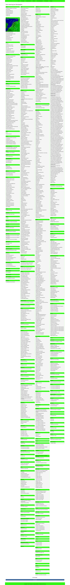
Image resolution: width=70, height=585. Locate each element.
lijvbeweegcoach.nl (38, 392)
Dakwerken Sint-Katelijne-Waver (25, 417)
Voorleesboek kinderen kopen (55, 291)
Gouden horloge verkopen (24, 125)
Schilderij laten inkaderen (24, 184)
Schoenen (22, 371)
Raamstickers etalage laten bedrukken (11, 221)
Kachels (37, 565)
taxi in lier (7, 47)
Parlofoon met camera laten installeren (41, 505)
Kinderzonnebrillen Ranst (9, 91)
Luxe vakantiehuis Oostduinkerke (40, 422)
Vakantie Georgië (8, 69)
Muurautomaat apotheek (9, 100)
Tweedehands (8, 81)
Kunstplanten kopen (38, 150)
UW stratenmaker (38, 265)
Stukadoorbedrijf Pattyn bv (39, 295)
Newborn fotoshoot (23, 170)
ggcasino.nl (37, 435)
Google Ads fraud (38, 101)
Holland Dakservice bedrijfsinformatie (56, 98)
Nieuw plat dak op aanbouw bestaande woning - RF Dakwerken (26, 385)
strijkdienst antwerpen (24, 113)
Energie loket (38, 258)
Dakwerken (22, 402)
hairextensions (38, 122)
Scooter (37, 538)
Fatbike (37, 163)
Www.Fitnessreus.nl (53, 209)
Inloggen (51, 0)
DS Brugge (22, 30)
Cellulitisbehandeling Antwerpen (25, 289)
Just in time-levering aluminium (25, 227)
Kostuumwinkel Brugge (24, 243)
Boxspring (22, 120)
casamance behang (38, 244)
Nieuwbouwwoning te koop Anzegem (26, 368)
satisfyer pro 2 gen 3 (39, 156)
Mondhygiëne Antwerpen (24, 280)
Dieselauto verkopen (24, 41)
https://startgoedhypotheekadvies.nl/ (41, 314)
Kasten (7, 151)
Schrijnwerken (8, 181)
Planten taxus (23, 455)
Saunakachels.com (38, 316)
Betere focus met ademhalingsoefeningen (57, 71)
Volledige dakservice (39, 476)
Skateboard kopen (23, 102)
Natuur (37, 381)
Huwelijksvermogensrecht (54, 309)
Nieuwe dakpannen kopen (24, 158)
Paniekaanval (23, 94)
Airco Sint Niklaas (38, 284)
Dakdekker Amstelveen (39, 231)
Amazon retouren (38, 32)
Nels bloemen (38, 257)
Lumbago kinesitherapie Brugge (10, 121)
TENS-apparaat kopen (9, 125)
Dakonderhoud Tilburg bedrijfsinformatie (56, 90)
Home (18, 0)
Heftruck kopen (38, 71)
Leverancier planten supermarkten (41, 387)
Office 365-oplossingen (54, 275)
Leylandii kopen (38, 217)
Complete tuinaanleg (39, 544)
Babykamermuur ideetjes (54, 287)
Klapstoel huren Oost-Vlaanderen (55, 320)
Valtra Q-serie (23, 207)
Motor (22, 467)
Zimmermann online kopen (54, 211)
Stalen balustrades (8, 162)
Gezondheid (8, 88)
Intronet (37, 33)
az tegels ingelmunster (39, 276)
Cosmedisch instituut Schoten (25, 272)
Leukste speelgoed (53, 290)
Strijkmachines (23, 480)
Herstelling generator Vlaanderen (11, 142)
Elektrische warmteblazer (39, 49)
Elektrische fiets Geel (54, 365)
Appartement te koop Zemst (40, 426)
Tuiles (36, 569)
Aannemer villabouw (9, 188)
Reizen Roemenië (23, 74)
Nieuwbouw (22, 367)
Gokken (37, 432)
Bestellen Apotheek (53, 45)
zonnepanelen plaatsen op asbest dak (11, 147)
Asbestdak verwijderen (24, 407)
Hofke (36, 337)
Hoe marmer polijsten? (54, 176)
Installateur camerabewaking (40, 504)
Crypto (52, 231)
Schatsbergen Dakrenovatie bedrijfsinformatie (57, 78)
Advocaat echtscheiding (54, 307)
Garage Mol (22, 28)
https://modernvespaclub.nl (10, 255)
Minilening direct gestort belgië (40, 107)
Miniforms (22, 357)
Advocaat (52, 303)
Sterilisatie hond (23, 316)
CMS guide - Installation (39, 95)
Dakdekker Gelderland (39, 307)
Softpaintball (23, 96)
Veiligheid (52, 350)
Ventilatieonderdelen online (25, 244)
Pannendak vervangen (39, 308)
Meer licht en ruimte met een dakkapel (11, 239)
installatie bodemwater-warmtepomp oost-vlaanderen (27, 99)
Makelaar (52, 380)
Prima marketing (53, 264)
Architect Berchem (38, 530)
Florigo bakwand (38, 83)
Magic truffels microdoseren (40, 134)
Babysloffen (52, 208)
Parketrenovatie (38, 291)
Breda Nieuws (23, 51)
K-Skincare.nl (38, 155)
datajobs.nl (22, 532)
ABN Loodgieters (38, 268)
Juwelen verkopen (23, 148)
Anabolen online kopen (54, 53)
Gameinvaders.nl (23, 516)
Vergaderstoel (38, 200)
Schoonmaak (38, 515)
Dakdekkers (52, 339)
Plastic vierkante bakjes (39, 205)
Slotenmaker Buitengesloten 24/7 (40, 280)
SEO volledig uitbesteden (54, 70)
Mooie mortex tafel (38, 285)
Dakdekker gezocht (9, 248)
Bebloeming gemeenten (9, 174)
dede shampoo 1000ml (24, 275)
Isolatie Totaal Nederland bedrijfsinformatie (57, 86)
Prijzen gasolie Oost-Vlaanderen (25, 305)
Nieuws (7, 131)
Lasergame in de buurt (24, 85)
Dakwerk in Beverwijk (54, 345)
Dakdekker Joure (23, 387)
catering (22, 534)
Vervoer (52, 358)
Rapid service (38, 80)
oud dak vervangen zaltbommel (40, 329)
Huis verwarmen (38, 331)
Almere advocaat (38, 35)
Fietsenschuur (53, 26)
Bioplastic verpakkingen (39, 30)
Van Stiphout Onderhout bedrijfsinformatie (57, 109)
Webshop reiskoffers (39, 177)
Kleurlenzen (37, 111)
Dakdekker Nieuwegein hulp (40, 552)
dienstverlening (23, 538)
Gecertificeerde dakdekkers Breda (40, 492)
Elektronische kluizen (39, 211)
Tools (51, 414)
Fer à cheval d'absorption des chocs (26, 188)
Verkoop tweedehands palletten (25, 232)
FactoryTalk (37, 406)
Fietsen (52, 361)
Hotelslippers (23, 490)
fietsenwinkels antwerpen (54, 363)
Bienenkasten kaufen (9, 35)
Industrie (52, 417)
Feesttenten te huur (53, 318)
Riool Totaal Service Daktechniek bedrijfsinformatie (55, 84)
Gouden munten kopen (24, 246)
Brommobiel (8, 241)
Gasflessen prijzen (23, 183)
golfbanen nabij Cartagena (25, 69)
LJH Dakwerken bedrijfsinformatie (55, 96)
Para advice (52, 42)
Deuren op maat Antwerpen (25, 333)
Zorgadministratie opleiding (25, 502)
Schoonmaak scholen (39, 518)
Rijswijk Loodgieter (38, 234)
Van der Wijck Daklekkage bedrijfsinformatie (57, 126)
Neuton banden (23, 11)
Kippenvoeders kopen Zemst (10, 214)
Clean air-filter (23, 165)
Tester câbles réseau (54, 242)
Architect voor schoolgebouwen (10, 183)
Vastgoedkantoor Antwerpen (40, 418)
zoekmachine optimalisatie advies (55, 258)
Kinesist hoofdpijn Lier (9, 127)
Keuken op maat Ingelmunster (25, 339)
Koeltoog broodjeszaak (39, 90)
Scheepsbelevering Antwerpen (10, 281)
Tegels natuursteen (53, 219)
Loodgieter (37, 450)
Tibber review (52, 241)
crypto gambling (23, 47)
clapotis (52, 269)
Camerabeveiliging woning (39, 503)
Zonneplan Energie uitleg (39, 398)
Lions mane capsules (39, 127)
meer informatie (38, 100)
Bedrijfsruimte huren (38, 41)
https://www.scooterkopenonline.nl (11, 257)
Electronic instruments (39, 185)
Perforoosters (23, 228)
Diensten (22, 505)
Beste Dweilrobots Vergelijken (55, 225)
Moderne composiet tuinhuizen (25, 187)
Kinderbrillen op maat (24, 433)
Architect (37, 521)
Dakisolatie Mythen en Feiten (25, 394)
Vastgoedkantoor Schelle (39, 420)
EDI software (37, 63)
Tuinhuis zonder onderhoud (25, 463)
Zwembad (52, 403)
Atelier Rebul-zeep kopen (39, 178)
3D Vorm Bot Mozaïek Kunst (40, 457)
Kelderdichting (38, 286)
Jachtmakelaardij (23, 171)
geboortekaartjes (53, 297)
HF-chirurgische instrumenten (25, 172)
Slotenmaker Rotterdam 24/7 (40, 278)
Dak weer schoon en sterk (39, 499)
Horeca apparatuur (38, 24)
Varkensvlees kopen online (40, 347)
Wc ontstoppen (23, 179)
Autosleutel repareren (24, 13)
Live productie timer (53, 415)
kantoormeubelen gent (24, 331)
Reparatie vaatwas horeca (39, 82)
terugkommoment (23, 20)
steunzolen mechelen (24, 372)
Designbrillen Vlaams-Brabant (10, 117)
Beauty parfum (53, 30)
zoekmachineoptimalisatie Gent (55, 263)
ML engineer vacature (24, 536)
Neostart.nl (37, 157)
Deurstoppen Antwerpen (24, 226)
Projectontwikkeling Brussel (40, 413)
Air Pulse (37, 145)
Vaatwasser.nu (38, 189)
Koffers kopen (38, 161)
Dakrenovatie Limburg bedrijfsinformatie (56, 116)
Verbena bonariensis (39, 382)
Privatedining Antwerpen (39, 343)
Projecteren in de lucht (24, 139)
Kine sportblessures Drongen (10, 102)
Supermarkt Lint (38, 379)
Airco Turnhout (23, 381)
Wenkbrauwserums (53, 48)
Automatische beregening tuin (40, 135)
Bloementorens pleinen (9, 173)
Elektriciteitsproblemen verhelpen (55, 243)
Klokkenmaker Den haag (54, 33)
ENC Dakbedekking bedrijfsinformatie (56, 85)
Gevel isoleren (8, 9)
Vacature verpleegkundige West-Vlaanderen (42, 84)
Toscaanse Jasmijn (38, 386)
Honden (37, 508)
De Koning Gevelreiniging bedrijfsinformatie (57, 76)
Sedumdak (37, 511)
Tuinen (37, 541)
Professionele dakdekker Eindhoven (41, 491)
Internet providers (38, 11)
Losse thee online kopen (39, 351)
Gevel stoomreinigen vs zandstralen (56, 409)
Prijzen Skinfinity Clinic (54, 41)
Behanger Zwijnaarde (24, 439)
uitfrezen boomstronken (24, 105)
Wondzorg (22, 496)
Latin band (22, 257)
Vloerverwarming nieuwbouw (25, 447)
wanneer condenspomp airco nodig (41, 241)
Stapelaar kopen (23, 136)
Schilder (22, 438)
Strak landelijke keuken (24, 342)
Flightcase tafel (23, 156)
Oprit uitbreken (8, 201)
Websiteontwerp (38, 402)
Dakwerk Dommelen (24, 528)
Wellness (7, 224)
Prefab (52, 384)
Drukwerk (52, 430)
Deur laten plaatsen (24, 150)
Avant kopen (23, 485)
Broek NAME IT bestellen (54, 210)
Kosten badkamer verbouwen (40, 318)
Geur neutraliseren (38, 227)
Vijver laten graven (8, 184)
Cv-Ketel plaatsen (38, 293)
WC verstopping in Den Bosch (10, 278)
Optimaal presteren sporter (10, 122)
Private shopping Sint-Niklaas (55, 204)
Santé (36, 168)
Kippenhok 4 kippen (24, 320)
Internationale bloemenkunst (40, 445)
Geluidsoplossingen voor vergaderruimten (27, 110)
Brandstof (22, 304)
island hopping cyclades (24, 65)
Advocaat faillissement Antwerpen (11, 231)
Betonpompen (8, 166)
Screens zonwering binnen (25, 334)
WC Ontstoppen (8, 272)
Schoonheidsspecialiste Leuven (25, 293)
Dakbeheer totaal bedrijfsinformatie (56, 72)
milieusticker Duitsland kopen (25, 25)
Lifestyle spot (52, 32)
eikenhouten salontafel (39, 130)
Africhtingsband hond (24, 315)
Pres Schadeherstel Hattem (25, 42)
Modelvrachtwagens (24, 422)
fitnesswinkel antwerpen (54, 378)
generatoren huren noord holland (40, 60)
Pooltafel (37, 151)
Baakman (37, 246)
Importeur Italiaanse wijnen (39, 375)
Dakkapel (7, 233)
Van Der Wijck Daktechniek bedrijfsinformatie (57, 79)
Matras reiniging (38, 274)
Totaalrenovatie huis (9, 190)
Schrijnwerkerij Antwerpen (24, 340)
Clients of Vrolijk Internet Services (40, 94)
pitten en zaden (38, 158)
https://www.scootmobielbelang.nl (11, 266)
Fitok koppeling (23, 149)
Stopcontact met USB (54, 246)
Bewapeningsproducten (24, 210)
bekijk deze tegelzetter (39, 330)
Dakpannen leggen (23, 127)
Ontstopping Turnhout (39, 273)
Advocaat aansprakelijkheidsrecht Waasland (57, 306)
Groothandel (23, 489)
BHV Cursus (52, 236)
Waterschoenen (23, 59)
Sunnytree (37, 183)
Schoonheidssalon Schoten (25, 126)
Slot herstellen (23, 122)
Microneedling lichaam (24, 291)
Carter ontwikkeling (38, 36)
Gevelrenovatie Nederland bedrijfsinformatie (57, 101)
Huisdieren (37, 536)
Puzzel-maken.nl (53, 288)
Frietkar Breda (38, 354)
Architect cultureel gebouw (39, 525)
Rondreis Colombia (23, 70)
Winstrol (52, 59)
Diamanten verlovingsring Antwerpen (26, 220)
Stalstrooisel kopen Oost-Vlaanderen (26, 310)
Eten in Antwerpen (38, 362)
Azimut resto (37, 338)
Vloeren (22, 523)
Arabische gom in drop (54, 44)
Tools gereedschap (38, 261)
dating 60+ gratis (53, 177)
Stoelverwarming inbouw (24, 10)
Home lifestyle (38, 256)
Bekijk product (53, 66)
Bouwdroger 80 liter (9, 185)
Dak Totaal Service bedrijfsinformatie (56, 115)
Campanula (22, 92)
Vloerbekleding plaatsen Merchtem (26, 356)
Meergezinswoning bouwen (10, 202)
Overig (7, 136)
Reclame (7, 220)
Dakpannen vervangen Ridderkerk (41, 471)
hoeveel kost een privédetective (55, 43)
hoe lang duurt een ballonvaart (25, 78)
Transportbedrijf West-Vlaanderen (26, 477)
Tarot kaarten (52, 16)
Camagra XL (37, 140)
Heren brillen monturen (24, 434)
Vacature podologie (23, 252)
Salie (36, 384)
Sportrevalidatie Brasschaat (10, 111)
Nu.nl (7, 132)
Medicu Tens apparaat (39, 116)
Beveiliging (37, 501)
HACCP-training (23, 237)
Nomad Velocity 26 (9, 133)
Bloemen (7, 171)
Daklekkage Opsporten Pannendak (41, 230)
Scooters (7, 252)
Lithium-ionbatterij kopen (54, 253)
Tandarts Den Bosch (53, 36)
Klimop (37, 385)
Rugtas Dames (38, 149)
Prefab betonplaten (9, 167)
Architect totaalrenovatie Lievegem (26, 132)
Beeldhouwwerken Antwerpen (40, 448)
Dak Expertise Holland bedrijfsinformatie (56, 111)
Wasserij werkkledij (38, 519)
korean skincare (53, 441)
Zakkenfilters (23, 245)
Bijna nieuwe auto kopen (24, 32)
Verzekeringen (23, 53)
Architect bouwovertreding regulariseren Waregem (41, 411)
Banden (22, 266)
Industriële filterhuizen (24, 203)
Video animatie (23, 111)
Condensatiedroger (9, 196)
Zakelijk (37, 14)
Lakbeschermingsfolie (24, 27)
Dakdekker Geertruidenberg (40, 495)
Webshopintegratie (53, 282)
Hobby (22, 419)
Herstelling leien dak (9, 210)
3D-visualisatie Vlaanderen (40, 416)
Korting (7, 83)
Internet (37, 391)
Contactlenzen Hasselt (9, 108)
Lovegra (37, 146)
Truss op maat (53, 271)
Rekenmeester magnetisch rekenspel (56, 439)
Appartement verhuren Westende (40, 430)
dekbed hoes (8, 36)
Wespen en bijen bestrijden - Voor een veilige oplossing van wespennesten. (42, 67)
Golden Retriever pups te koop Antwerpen (42, 509)
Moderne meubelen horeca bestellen (26, 353)
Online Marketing (23, 450)
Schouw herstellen (23, 133)
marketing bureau (38, 15)
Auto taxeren (23, 33)
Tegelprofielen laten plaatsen (40, 332)
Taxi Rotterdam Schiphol (9, 44)
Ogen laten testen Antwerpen (10, 94)
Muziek (37, 547)
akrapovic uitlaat (53, 13)
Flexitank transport (38, 55)
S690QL (7, 217)
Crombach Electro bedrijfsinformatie (56, 91)
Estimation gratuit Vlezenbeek (25, 512)
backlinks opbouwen (39, 397)
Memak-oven (37, 371)
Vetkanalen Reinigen (39, 77)
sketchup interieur (38, 65)
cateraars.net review (39, 341)
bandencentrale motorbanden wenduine (26, 267)
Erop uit (22, 76)
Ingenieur (22, 326)
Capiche (52, 197)
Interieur (22, 330)
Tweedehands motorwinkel (54, 424)
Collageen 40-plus (23, 297)
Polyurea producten (24, 91)
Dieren (22, 308)
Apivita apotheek (8, 119)
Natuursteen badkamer (24, 352)
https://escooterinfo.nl (9, 256)
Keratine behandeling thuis (39, 172)
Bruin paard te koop (24, 318)
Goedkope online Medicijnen (55, 24)
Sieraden (37, 532)
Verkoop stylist (38, 267)
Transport (7, 280)
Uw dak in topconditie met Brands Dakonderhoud (26, 501)
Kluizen (7, 154)
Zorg (21, 495)
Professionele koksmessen (39, 195)
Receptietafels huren (54, 322)
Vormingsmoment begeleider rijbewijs (41, 462)
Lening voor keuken (38, 106)
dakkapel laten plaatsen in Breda (55, 391)
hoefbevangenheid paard (54, 21)
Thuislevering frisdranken (39, 363)
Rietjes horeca (23, 491)
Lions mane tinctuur (38, 129)
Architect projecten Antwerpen (40, 523)
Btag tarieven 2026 (53, 175)
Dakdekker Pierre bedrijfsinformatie (56, 82)
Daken (7, 208)
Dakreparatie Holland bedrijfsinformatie (56, 117)
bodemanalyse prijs (23, 109)
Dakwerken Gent (8, 49)
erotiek (51, 19)
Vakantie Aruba (8, 79)
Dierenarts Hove (23, 314)
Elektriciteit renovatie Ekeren (55, 229)
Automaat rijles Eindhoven (24, 8)
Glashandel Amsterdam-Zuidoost (25, 107)
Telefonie (37, 6)
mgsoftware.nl (38, 88)
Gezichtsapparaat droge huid (25, 282)
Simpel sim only (38, 9)
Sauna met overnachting (24, 195)
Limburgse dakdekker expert (25, 395)
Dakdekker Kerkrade (24, 405)
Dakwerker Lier (23, 403)
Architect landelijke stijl (9, 10)
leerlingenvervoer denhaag (10, 52)
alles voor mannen (53, 14)
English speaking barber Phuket (55, 172)
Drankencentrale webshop (39, 359)
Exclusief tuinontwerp (39, 542)
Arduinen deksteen (23, 193)
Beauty (22, 271)
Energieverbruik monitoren (54, 244)
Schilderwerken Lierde (39, 319)
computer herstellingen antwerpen (11, 143)
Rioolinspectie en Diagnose (25, 518)
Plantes (52, 434)
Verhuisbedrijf (38, 264)
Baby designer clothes (54, 202)
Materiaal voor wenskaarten (25, 420)
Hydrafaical (52, 37)
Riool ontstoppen (8, 270)
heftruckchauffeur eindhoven (25, 95)
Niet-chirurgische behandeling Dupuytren (12, 120)
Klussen (52, 390)
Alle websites (46, 0)
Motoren (52, 422)
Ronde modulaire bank (39, 236)
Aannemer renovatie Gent (9, 189)
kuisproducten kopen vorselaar (40, 166)
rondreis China (53, 178)
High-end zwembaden (24, 154)
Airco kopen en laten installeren (25, 233)
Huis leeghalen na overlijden (40, 240)
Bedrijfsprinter (53, 62)
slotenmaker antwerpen (24, 506)
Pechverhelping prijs (24, 36)
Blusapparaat (23, 124)
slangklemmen (38, 21)
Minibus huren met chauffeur (55, 359)
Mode (51, 188)
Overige (22, 90)
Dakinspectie (37, 304)
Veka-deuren (23, 240)
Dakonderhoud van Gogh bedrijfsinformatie (57, 121)
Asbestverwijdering (9, 146)
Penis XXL (37, 144)
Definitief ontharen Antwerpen (25, 295)
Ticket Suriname (23, 58)
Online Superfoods (38, 123)
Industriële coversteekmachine (25, 486)
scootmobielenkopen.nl (9, 265)
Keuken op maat (38, 327)
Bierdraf (22, 176)
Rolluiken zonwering (24, 159)
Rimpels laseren (23, 286)
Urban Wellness (53, 11)
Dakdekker (22, 383)
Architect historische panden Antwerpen (26, 141)
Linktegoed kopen (28, 0)
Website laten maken (54, 50)
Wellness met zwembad (24, 80)
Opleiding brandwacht (54, 237)
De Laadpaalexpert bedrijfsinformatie (56, 99)
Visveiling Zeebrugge (39, 169)
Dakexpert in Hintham (39, 486)
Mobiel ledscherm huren (54, 335)
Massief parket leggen (24, 344)
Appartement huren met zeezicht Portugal (12, 65)
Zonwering (7, 226)
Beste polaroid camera (39, 225)
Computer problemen (54, 17)
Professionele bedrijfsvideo (25, 376)
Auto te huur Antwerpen (54, 323)
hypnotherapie (53, 15)
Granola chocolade (38, 358)
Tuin (21, 462)
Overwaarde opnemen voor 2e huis (11, 137)
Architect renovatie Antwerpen (10, 187)
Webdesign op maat (38, 91)
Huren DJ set (23, 256)
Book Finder (52, 39)
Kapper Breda (53, 191)
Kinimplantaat (23, 97)
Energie (52, 239)
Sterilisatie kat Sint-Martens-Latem (26, 319)
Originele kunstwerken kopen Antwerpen (41, 446)
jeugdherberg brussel (9, 64)
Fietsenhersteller (53, 370)
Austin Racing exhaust (39, 132)
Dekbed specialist (38, 113)
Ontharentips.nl (53, 293)
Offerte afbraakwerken (39, 68)
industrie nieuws (38, 396)
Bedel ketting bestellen (54, 192)
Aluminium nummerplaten (24, 22)
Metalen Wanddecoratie (39, 124)
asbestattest (37, 313)
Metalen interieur (53, 394)
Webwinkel (52, 376)
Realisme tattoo (23, 294)
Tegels (51, 217)
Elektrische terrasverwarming (25, 143)
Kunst (36, 443)
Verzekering (52, 373)
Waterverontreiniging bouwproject (26, 164)
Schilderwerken (23, 508)
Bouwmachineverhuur (54, 314)
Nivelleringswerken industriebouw (26, 181)
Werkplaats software (24, 14)
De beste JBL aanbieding (54, 227)
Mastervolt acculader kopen (25, 116)
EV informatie (38, 401)
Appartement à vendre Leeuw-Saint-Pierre (42, 302)
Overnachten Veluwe (9, 60)
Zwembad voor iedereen (24, 459)
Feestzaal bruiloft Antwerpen (25, 81)
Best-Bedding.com (8, 38)
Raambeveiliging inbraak (24, 182)
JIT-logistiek (22, 472)
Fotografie (22, 441)
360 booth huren (23, 540)
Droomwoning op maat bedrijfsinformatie (56, 100)
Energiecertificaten (23, 192)
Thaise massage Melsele (24, 287)
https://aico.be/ (38, 524)
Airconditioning (23, 261)
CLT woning (8, 182)
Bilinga (22, 201)
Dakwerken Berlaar (23, 414)
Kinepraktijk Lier (53, 47)
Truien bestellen (53, 213)
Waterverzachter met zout (24, 212)
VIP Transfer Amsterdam (9, 48)
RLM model (52, 419)
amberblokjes (23, 250)
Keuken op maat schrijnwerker (25, 335)
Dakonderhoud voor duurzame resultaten (41, 470)
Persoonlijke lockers (39, 197)
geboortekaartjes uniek (54, 292)
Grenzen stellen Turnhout (39, 78)
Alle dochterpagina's (40, 0)
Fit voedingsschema (39, 561)
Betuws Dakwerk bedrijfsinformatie (55, 112)
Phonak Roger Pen (23, 427)
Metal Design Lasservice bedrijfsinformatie (57, 113)
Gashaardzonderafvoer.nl (39, 222)
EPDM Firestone (23, 413)
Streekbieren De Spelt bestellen (40, 352)
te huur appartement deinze (40, 281)
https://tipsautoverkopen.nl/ (25, 19)
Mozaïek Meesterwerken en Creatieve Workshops (41, 456)
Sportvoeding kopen (24, 283)
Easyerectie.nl (38, 143)
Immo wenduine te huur (39, 275)
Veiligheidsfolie (23, 223)
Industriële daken (23, 408)
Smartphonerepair (38, 10)
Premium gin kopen (38, 374)
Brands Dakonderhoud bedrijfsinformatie (56, 167)
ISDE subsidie (38, 269)
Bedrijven (22, 499)
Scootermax (8, 253)
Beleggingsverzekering (24, 54)
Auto (21, 6)
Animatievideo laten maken (40, 89)
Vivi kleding (52, 194)
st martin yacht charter (54, 73)
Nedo (36, 263)
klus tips (7, 43)
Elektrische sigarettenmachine (40, 184)
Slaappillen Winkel (53, 55)
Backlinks (37, 74)
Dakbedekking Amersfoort (39, 466)
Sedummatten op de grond (39, 513)
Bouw (7, 6)
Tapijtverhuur (52, 317)
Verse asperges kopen (39, 357)
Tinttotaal (22, 196)
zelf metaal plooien (9, 161)
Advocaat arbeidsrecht (54, 304)
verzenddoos (52, 181)
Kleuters (52, 437)
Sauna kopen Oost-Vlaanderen (25, 235)
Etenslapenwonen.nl (39, 310)
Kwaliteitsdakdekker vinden (25, 388)
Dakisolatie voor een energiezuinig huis (26, 396)
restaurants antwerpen (39, 355)
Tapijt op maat (23, 336)
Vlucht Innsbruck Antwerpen (25, 68)
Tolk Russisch (38, 69)
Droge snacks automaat (39, 364)
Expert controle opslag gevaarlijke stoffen (27, 209)
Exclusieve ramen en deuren (10, 179)
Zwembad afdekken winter (24, 234)
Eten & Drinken (38, 336)
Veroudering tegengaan (24, 292)
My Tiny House (38, 296)
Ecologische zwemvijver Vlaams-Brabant (27, 119)
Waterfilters (37, 212)
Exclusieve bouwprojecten (24, 380)
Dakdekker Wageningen (24, 390)
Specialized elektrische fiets (55, 368)
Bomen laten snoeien (24, 131)
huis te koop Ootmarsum (39, 250)
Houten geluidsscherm (24, 177)
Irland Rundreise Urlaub (9, 37)
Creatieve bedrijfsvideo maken (25, 153)
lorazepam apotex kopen (54, 38)
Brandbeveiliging (23, 300)
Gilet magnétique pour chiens (25, 313)
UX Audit (37, 20)
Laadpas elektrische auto (54, 252)
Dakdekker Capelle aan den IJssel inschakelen (26, 398)
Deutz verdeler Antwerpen (24, 178)
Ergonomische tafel (23, 351)
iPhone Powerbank (38, 162)
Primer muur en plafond (39, 186)
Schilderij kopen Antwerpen (40, 444)
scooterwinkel (8, 138)
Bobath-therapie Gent (9, 97)
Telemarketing (38, 53)
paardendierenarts (23, 312)
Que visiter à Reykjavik (24, 62)
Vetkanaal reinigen (38, 64)
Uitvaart (52, 426)
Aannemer (22, 378)
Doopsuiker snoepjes (39, 192)
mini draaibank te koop (9, 160)
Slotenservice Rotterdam (39, 229)
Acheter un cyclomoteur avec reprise (41, 574)
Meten (22, 363)
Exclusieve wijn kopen (39, 353)
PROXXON (22, 145)
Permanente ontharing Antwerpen (26, 278)
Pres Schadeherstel (38, 99)
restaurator (22, 115)
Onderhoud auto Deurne (24, 31)
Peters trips (7, 63)
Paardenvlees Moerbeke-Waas (40, 348)
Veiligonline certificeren (39, 59)
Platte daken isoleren (24, 411)
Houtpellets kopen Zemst (24, 130)
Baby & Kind (52, 286)
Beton (7, 164)
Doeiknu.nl (37, 312)
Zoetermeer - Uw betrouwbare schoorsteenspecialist (55, 347)
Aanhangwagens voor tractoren (25, 229)
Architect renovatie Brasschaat (40, 528)
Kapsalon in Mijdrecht (54, 31)
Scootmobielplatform (9, 263)
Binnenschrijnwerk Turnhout (10, 193)
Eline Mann (52, 27)
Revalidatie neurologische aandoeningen (12, 126)
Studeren (52, 233)
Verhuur (52, 313)
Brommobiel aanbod (9, 243)
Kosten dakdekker (38, 242)
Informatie (52, 6)
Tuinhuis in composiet (24, 189)
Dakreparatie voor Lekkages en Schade (56, 341)
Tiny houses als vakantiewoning (55, 385)
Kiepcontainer (23, 206)
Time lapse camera (38, 44)
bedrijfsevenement (23, 531)
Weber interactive (38, 39)
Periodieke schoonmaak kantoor (40, 517)
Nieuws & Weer (23, 49)
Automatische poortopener (24, 224)
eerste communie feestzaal (25, 324)
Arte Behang (37, 223)
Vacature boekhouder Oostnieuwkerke (41, 97)
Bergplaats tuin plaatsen (24, 464)
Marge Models (38, 118)
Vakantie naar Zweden (9, 68)
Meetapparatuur (23, 359)
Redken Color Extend (39, 188)
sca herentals (38, 61)
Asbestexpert (37, 326)
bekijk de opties (38, 366)
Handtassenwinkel (38, 202)
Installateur (22, 445)
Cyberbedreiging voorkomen (55, 280)
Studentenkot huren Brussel (55, 319)
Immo (22, 511)
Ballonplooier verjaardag (24, 238)
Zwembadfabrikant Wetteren (55, 404)
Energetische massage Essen (10, 110)
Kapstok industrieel (38, 247)
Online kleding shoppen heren (55, 199)
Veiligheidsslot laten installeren (25, 241)
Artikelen (34, 0)
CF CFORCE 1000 (23, 38)
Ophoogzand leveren (24, 473)
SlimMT (37, 38)
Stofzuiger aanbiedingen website (11, 86)
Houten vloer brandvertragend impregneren (27, 302)
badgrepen (37, 115)
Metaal (7, 216)
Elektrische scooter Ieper (24, 468)
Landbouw (7, 212)
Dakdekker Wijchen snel (39, 472)
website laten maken (39, 139)
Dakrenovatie (53, 343)
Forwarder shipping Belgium (25, 474)
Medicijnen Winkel (53, 60)
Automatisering (38, 404)
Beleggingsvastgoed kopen (40, 415)
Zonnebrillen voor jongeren (25, 435)
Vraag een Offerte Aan (24, 391)
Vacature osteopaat (9, 105)
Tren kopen (52, 58)
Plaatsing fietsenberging (24, 239)
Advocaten (7, 230)
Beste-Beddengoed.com (9, 32)
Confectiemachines (23, 484)
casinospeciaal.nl (38, 436)
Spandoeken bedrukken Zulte (40, 175)
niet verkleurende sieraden (39, 534)
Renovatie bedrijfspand (9, 13)
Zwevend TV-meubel (39, 239)
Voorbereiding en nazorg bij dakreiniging (56, 186)
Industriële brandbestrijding (54, 353)
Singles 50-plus (23, 199)
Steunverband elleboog (9, 96)
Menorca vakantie (8, 71)
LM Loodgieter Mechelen (39, 453)
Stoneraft (37, 262)
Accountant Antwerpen (54, 405)
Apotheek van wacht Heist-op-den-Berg (11, 103)
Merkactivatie (38, 22)
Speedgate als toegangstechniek (40, 54)
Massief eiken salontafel (39, 251)
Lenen (37, 103)
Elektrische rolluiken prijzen (10, 227)
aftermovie (52, 259)
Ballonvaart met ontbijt (24, 86)
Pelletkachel (37, 567)
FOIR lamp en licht (38, 309)
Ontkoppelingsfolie (38, 323)
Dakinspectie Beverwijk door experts (11, 250)
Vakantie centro (8, 58)
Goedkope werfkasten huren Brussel (11, 8)
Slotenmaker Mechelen (39, 282)
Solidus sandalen (53, 203)
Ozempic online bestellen (54, 54)
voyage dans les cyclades (24, 64)
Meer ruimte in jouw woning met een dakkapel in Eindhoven (12, 235)
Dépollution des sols (24, 108)
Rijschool (37, 460)
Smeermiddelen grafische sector (10, 33)
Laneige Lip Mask (53, 443)
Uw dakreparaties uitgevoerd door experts (27, 400)
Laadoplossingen (23, 16)
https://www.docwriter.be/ (39, 58)
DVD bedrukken (23, 190)
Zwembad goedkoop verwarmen (40, 48)
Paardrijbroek (52, 189)
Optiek (22, 429)
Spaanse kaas (38, 376)
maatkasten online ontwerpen (10, 152)
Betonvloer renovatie (9, 168)
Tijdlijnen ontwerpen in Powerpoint (41, 16)
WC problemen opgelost (24, 521)
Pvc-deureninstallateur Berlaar (25, 215)
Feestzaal (22, 322)
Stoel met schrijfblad (39, 214)
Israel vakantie (8, 75)
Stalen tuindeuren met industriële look (56, 395)
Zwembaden (23, 458)
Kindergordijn (38, 160)
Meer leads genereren (39, 43)
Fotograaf (52, 398)
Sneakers (37, 154)
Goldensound (38, 194)
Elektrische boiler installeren (40, 451)
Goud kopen (22, 217)
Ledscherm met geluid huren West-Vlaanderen (57, 326)
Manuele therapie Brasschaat (10, 128)
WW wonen (37, 253)
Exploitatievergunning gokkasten (25, 147)
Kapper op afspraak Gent (24, 281)
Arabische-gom (38, 141)
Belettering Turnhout (53, 283)
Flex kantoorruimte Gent (24, 128)
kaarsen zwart (38, 298)
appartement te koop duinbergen (40, 290)
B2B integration (38, 50)
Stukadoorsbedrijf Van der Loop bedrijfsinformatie (55, 93)
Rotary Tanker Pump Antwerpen (25, 166)
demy (21, 104)
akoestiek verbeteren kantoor (40, 26)
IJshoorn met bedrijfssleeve (40, 346)
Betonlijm (52, 270)
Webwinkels (37, 110)
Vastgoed (37, 408)
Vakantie (7, 54)
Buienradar (7, 17)
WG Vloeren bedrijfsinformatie (55, 122)
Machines (22, 479)
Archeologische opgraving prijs (25, 194)
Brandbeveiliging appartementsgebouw (56, 352)
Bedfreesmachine (23, 483)
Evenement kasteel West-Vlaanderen (26, 84)
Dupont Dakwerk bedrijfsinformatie (55, 77)
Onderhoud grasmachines (54, 260)
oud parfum (37, 213)
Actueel (22, 44)
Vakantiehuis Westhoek (9, 66)
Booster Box (37, 121)
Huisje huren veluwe (9, 59)
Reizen (22, 57)
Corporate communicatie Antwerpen (56, 268)
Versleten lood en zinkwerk (39, 494)
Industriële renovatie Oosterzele (40, 297)
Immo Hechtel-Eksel (39, 419)
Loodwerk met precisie (39, 487)
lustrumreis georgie (9, 39)
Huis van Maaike (38, 259)
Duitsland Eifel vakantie (9, 70)
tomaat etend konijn (38, 388)
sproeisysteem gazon (54, 265)
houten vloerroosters (39, 299)
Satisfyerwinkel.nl (38, 393)
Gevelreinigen (53, 184)
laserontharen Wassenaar (54, 173)
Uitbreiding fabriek (8, 195)
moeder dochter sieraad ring (55, 301)
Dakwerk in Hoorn (23, 406)
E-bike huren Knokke (54, 325)
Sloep (51, 49)
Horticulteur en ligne (53, 435)
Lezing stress (8, 92)
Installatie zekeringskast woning (55, 249)
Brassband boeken (23, 259)
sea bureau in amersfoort (54, 272)
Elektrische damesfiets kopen (55, 364)
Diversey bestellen (38, 203)
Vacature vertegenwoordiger (25, 345)
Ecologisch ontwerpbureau (39, 79)
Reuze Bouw (37, 252)
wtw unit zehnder (38, 174)
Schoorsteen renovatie (39, 287)
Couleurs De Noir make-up (10, 99)
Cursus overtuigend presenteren (25, 161)
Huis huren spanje (8, 62)
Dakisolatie (22, 389)
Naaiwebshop (38, 179)
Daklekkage (37, 468)
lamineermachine (38, 25)
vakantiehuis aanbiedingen (10, 77)
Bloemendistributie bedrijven (25, 493)
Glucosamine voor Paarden (54, 10)
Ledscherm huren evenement (55, 324)
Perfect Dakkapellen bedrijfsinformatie (56, 89)
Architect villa (8, 14)
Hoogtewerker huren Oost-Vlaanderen (26, 160)
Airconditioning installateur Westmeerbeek (27, 262)
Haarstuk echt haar (23, 288)
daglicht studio (23, 443)
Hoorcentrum (23, 425)
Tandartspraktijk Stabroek (24, 298)
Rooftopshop (37, 128)
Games (22, 514)
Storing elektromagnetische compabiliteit (56, 247)
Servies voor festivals (39, 360)
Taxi (6, 42)
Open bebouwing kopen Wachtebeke (41, 409)
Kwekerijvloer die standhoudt (25, 543)
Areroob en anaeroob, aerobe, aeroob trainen (57, 20)
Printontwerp (37, 31)
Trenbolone (52, 67)
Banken (22, 121)
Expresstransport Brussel (24, 475)
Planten (22, 454)
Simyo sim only (38, 8)
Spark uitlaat (37, 133)
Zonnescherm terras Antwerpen (40, 324)
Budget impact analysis (39, 47)
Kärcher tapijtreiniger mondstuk (40, 196)
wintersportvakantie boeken (10, 76)
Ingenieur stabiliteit (23, 328)
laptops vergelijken (53, 226)
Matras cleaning (53, 182)
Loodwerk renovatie (38, 493)
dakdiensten (23, 527)
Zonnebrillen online (23, 430)
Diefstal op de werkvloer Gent (40, 73)
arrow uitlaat (37, 138)
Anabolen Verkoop (53, 61)
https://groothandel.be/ (39, 224)
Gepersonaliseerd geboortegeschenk (41, 209)
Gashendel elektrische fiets (40, 191)
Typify (51, 65)
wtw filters (37, 173)
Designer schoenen (53, 215)
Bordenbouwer (53, 250)
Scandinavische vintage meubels (25, 341)
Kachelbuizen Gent (23, 348)
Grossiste (37, 117)
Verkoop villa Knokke (39, 292)
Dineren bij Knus (38, 368)
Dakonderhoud (38, 489)
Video (22, 374)
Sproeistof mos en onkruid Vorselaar (26, 144)
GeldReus (37, 37)
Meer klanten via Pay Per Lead (25, 452)
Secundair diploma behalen (25, 142)
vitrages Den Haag (38, 321)
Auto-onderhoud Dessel (24, 17)
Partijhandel (37, 18)
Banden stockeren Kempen (25, 21)
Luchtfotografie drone (54, 400)
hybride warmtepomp (24, 103)
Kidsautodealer (38, 112)
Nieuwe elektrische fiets (54, 369)
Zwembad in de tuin (24, 205)
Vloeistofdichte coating (24, 542)
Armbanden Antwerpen (9, 140)
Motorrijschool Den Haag (9, 46)
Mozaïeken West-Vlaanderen (55, 221)
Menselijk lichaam (53, 179)
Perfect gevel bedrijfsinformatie (55, 75)
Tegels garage (53, 220)
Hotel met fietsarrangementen (25, 73)
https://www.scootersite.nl (9, 258)
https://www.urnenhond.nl (54, 22)
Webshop (22, 546)
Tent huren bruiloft (53, 334)
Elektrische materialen (39, 56)
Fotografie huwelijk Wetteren (55, 399)
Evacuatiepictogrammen (54, 354)
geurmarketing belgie (54, 266)
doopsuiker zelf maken (54, 296)
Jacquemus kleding (53, 214)
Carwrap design (23, 39)
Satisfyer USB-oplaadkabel (54, 9)
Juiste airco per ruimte (39, 478)
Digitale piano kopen (39, 548)
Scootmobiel (8, 262)
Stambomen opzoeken (24, 137)
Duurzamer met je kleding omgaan (26, 249)
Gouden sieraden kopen (54, 299)
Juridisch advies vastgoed (54, 308)
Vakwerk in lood (38, 475)
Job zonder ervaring (38, 96)
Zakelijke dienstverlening (54, 255)
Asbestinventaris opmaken (10, 200)
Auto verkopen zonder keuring (25, 24)
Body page (52, 28)
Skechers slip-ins (53, 205)
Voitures (37, 573)
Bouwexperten (8, 194)
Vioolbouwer (23, 167)
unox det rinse (38, 342)
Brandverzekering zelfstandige (55, 374)
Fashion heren (53, 198)
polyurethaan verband (9, 93)
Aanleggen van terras (9, 199)
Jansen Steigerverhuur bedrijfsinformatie (56, 118)
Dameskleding (53, 193)
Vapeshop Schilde (23, 204)
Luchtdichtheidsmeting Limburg (55, 248)
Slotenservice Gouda (24, 251)
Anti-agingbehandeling (24, 276)
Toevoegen (22, 0)
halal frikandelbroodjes (39, 554)
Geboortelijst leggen (53, 294)
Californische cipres (38, 201)
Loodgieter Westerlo (39, 320)
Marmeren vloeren (23, 216)
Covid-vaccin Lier (8, 114)
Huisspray (37, 126)
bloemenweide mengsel (39, 167)
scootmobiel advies (38, 147)
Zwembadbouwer (23, 221)
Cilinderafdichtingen (24, 482)
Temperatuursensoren (24, 361)
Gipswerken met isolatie (9, 11)
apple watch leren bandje (39, 190)
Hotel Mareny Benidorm (9, 57)
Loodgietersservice (38, 248)
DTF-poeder (52, 431)
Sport (36, 558)
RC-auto (22, 423)
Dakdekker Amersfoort (39, 465)
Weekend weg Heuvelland (25, 79)
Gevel (51, 408)
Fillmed (37, 171)
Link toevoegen (34, 577)
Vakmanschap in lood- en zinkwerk (56, 348)
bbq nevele (37, 349)
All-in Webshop (38, 27)
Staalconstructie (8, 198)
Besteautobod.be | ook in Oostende (26, 15)
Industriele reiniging (38, 52)
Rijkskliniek (22, 198)
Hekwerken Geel (23, 155)
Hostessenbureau (53, 276)
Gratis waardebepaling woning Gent (56, 381)
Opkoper (37, 19)
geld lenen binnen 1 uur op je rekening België (42, 105)
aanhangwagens (23, 114)
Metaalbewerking (8, 158)
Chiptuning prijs (23, 9)
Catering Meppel (38, 340)
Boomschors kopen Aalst (24, 175)
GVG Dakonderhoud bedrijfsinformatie (56, 81)
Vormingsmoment (38, 461)
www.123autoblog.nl (53, 25)
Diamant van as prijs (24, 211)
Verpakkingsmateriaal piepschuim (26, 162)
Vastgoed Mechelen (38, 414)
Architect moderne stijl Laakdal (10, 141)
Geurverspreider (38, 207)
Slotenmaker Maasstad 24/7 (40, 279)
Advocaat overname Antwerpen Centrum (41, 72)
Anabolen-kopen (53, 56)
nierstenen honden (53, 8)
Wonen (37, 219)
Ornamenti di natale (38, 303)
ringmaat (52, 200)
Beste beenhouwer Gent (39, 377)
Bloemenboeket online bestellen (10, 172)
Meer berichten (38, 556)
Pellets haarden (38, 245)
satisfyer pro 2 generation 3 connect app (41, 152)
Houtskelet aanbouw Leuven (10, 178)
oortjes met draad (38, 395)
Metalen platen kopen (24, 138)
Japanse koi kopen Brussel (25, 309)
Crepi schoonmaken (53, 257)
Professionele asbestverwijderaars (11, 148)
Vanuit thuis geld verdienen (25, 277)
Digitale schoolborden (24, 173)
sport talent (7, 98)
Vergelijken (52, 224)
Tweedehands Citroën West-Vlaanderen (26, 26)
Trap (51, 411)
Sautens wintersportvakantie (10, 74)
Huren (22, 255)
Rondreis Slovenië (23, 67)
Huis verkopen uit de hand (39, 421)
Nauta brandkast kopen (9, 156)
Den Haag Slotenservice (39, 228)
